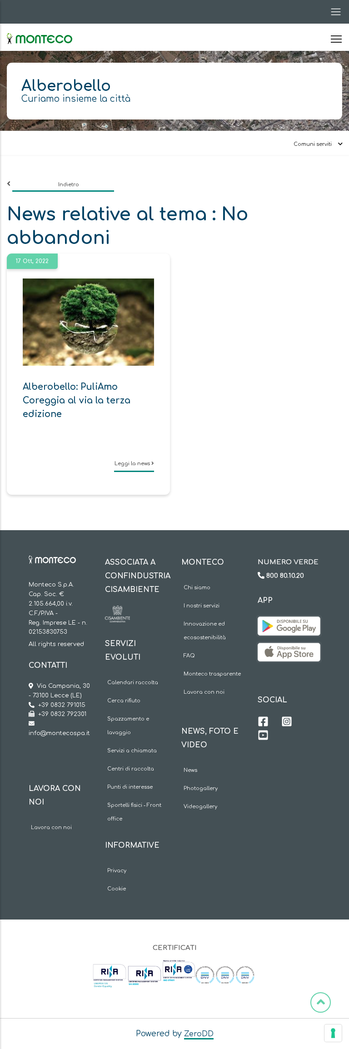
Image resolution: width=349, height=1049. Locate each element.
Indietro (68, 185)
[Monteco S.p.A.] (39, 31)
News (190, 770)
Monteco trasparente (212, 674)
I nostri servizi (201, 606)
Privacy (116, 871)
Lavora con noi (51, 827)
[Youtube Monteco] (263, 736)
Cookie (116, 889)
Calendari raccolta (132, 683)
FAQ (189, 656)
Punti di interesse (130, 787)
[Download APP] (289, 623)
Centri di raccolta (130, 769)
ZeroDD (199, 1034)
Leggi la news (133, 464)
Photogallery (201, 788)
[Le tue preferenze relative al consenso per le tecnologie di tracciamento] (333, 1033)
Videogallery (200, 807)
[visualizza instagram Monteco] (286, 723)
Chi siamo (197, 588)
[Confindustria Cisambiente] (117, 612)
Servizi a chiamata (132, 751)
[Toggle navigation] (333, 12)
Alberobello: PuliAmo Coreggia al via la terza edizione (76, 400)
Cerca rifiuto (123, 701)
